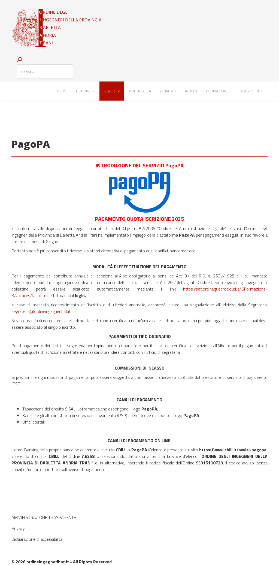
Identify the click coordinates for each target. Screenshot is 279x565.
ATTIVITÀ (166, 91)
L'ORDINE (84, 91)
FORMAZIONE (217, 91)
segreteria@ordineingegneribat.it (41, 311)
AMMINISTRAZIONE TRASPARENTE (43, 517)
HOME (62, 91)
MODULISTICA (139, 91)
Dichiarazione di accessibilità (36, 539)
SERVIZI (110, 91)
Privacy (18, 528)
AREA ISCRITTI (252, 91)
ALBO (189, 91)
